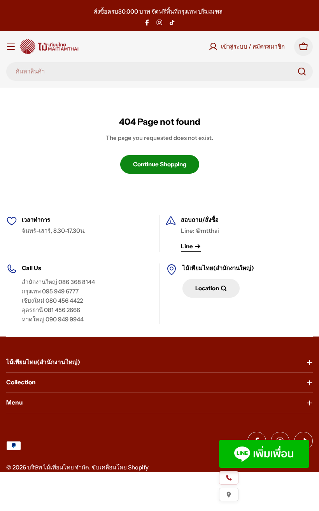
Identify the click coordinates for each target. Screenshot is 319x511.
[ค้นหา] (302, 71)
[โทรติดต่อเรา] (228, 478)
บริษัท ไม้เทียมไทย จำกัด (58, 467)
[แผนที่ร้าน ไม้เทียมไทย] (228, 494)
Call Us (31, 268)
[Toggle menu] (11, 46)
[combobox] (159, 71)
